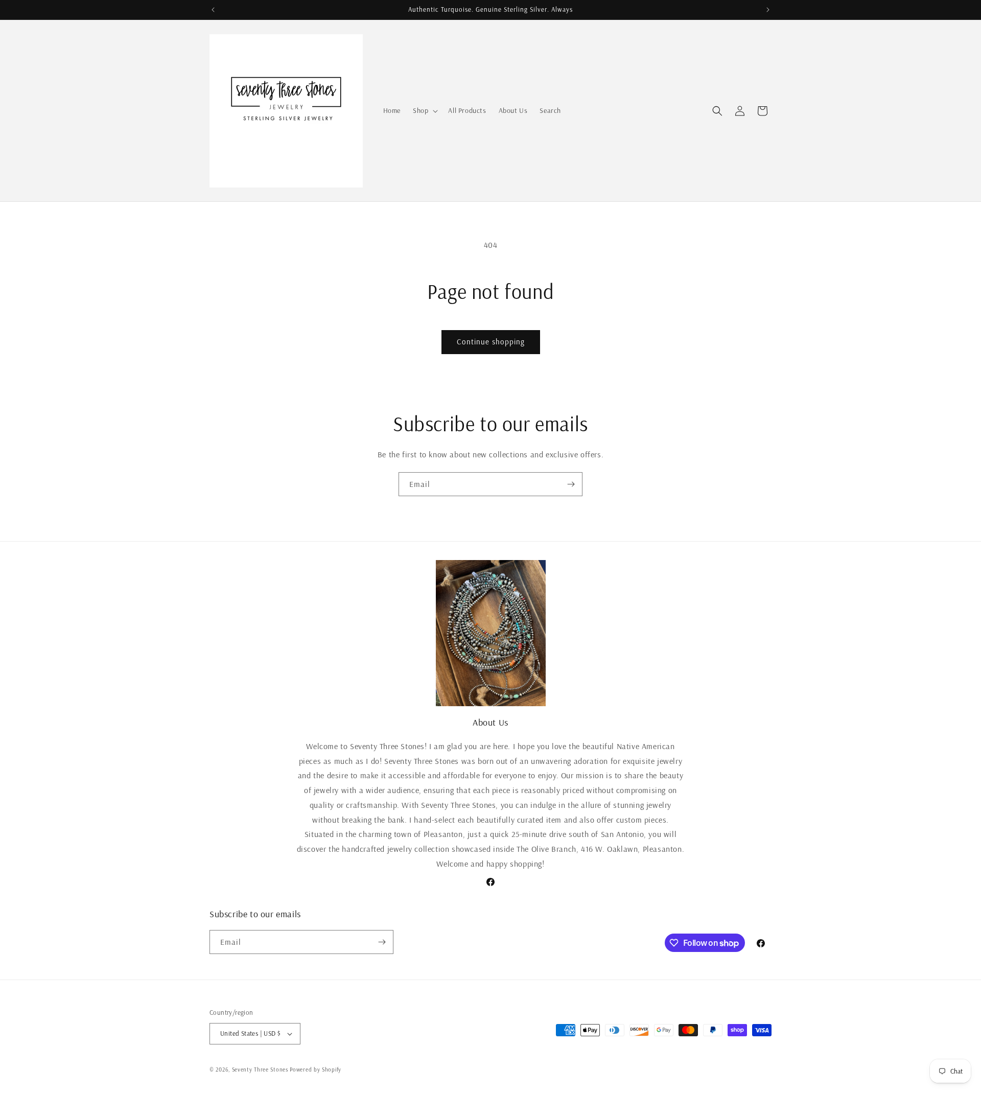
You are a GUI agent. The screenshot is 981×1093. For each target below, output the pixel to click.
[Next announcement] (768, 9)
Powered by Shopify (315, 1069)
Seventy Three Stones (260, 1069)
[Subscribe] (570, 484)
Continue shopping (491, 341)
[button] (424, 110)
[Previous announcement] (213, 9)
